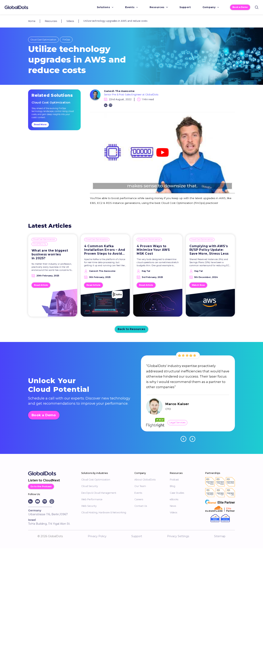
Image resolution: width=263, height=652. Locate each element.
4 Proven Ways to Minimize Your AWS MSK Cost (153, 250)
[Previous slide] (183, 439)
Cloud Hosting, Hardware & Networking (103, 512)
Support (185, 7)
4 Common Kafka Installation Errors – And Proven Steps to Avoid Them (104, 250)
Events (129, 7)
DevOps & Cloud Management (98, 492)
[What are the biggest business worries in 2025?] (53, 305)
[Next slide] (192, 439)
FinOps (66, 39)
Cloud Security (39, 244)
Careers (138, 499)
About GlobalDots (145, 479)
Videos (70, 21)
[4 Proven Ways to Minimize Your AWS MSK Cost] (158, 305)
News (173, 505)
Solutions (103, 7)
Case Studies (177, 492)
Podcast (174, 479)
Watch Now (198, 285)
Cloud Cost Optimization (43, 39)
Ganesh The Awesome (119, 91)
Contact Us (140, 505)
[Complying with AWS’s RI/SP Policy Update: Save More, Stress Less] (210, 305)
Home (31, 21)
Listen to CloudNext (44, 480)
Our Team (140, 486)
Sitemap (219, 536)
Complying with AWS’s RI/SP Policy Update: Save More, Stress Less (209, 250)
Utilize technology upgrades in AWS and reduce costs (115, 20)
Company (209, 7)
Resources (157, 7)
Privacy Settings (178, 536)
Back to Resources (131, 329)
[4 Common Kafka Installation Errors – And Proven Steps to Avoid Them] (105, 305)
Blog (172, 486)
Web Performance (91, 499)
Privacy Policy (97, 536)
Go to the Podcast (41, 486)
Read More (40, 124)
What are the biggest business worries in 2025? (50, 254)
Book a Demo (240, 7)
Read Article (41, 285)
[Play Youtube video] (162, 152)
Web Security (89, 505)
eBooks (174, 499)
